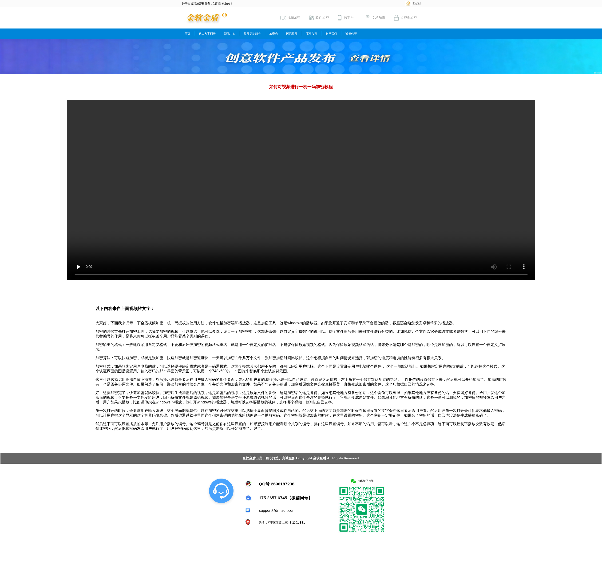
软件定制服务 (252, 33)
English (417, 3)
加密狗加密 (408, 18)
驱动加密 (311, 33)
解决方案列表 (207, 33)
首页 (187, 33)
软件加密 (322, 18)
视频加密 (294, 18)
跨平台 (349, 18)
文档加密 (378, 18)
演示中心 (229, 33)
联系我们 (331, 33)
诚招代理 (351, 33)
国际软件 (291, 33)
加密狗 (273, 33)
